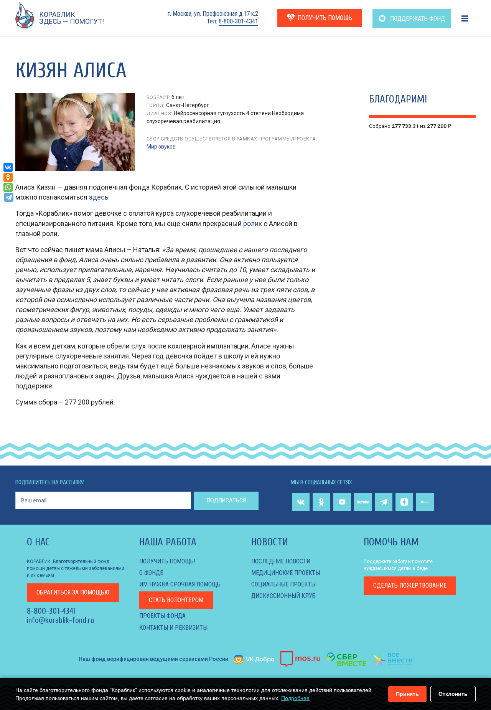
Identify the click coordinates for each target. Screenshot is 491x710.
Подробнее (295, 698)
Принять (407, 694)
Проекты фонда (162, 615)
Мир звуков (161, 147)
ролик (252, 224)
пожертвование (410, 585)
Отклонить (453, 694)
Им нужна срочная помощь (180, 584)
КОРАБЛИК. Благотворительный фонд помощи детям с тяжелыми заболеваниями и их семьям (75, 568)
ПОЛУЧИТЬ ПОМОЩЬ (325, 17)
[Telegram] (8, 197)
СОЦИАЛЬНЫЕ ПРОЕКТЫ (283, 584)
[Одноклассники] (8, 177)
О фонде (151, 572)
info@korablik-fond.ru (60, 620)
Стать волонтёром (176, 600)
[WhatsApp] (8, 187)
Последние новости (280, 561)
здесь (98, 197)
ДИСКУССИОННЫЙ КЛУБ (283, 595)
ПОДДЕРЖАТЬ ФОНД (417, 18)
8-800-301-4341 (238, 21)
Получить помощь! (167, 561)
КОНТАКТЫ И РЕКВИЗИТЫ (173, 627)
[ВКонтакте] (8, 167)
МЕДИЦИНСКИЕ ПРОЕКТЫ (285, 572)
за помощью (72, 592)
